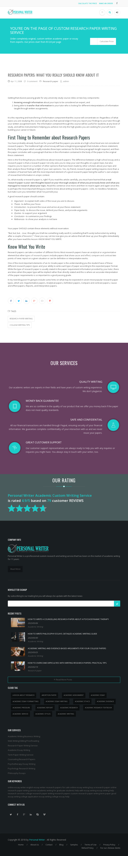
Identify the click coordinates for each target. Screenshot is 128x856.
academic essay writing (57, 701)
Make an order (106, 3)
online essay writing (79, 787)
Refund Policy (88, 848)
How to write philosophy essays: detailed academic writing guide (62, 633)
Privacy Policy (109, 844)
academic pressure (21, 707)
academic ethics (82, 701)
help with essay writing (85, 790)
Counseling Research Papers (21, 759)
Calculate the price (87, 3)
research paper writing (21, 318)
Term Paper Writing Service (20, 754)
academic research (69, 707)
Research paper (50, 81)
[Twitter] (11, 814)
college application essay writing (36, 796)
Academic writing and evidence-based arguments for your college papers (67, 648)
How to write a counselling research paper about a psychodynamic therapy (68, 619)
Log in (117, 12)
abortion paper (49, 695)
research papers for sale (58, 787)
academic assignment (74, 695)
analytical (94, 252)
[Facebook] (17, 814)
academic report (45, 707)
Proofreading (32, 740)
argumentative (109, 252)
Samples (74, 844)
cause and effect (82, 255)
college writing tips (20, 325)
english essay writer (35, 787)
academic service (20, 714)
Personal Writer (37, 839)
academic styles (42, 714)
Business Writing (32, 736)
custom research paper (82, 793)
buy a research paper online (102, 787)
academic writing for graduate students (55, 790)
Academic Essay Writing (19, 750)
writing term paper (102, 793)
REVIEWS (76, 500)
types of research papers (37, 255)
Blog (61, 844)
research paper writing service (22, 790)
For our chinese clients (110, 848)
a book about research (23, 695)
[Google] (24, 814)
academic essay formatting (26, 701)
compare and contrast (101, 255)
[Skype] (38, 814)
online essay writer (17, 787)
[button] (103, 41)
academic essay (98, 695)
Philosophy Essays (17, 773)
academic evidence (105, 701)
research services (16, 793)
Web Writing (13, 740)
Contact (49, 844)
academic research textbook (98, 707)
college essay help (60, 796)
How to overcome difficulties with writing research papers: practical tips (67, 662)
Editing (23, 740)
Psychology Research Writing (21, 768)
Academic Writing (35, 626)
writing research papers (59, 793)
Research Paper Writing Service (23, 745)
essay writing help (105, 790)
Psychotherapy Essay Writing (21, 764)
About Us (34, 844)
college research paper (36, 793)
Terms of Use (90, 844)
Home (21, 844)
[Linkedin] (31, 814)
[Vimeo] (44, 814)
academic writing (66, 714)
